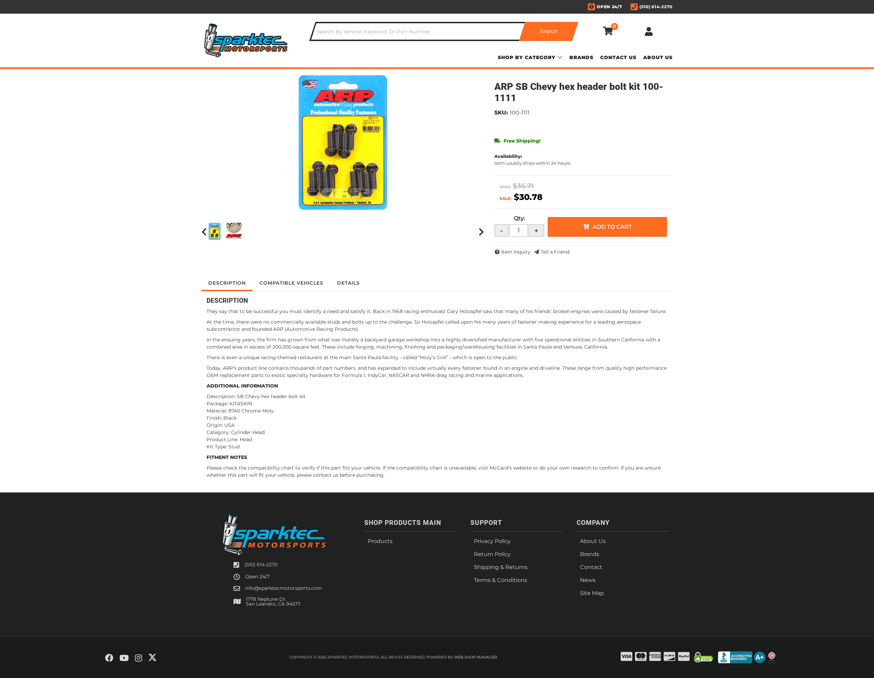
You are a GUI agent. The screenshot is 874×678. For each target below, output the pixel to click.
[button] (443, 31)
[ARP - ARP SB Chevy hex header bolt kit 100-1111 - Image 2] (233, 231)
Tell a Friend (555, 252)
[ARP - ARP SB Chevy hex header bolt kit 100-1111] (342, 142)
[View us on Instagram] (138, 658)
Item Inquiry (516, 252)
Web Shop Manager (475, 657)
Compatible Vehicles (291, 283)
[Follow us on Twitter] (152, 657)
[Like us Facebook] (109, 658)
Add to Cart (612, 226)
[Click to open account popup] (648, 31)
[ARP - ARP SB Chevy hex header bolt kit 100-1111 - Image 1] (215, 231)
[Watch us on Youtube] (124, 658)
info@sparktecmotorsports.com (283, 588)
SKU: (501, 112)
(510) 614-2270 (261, 564)
